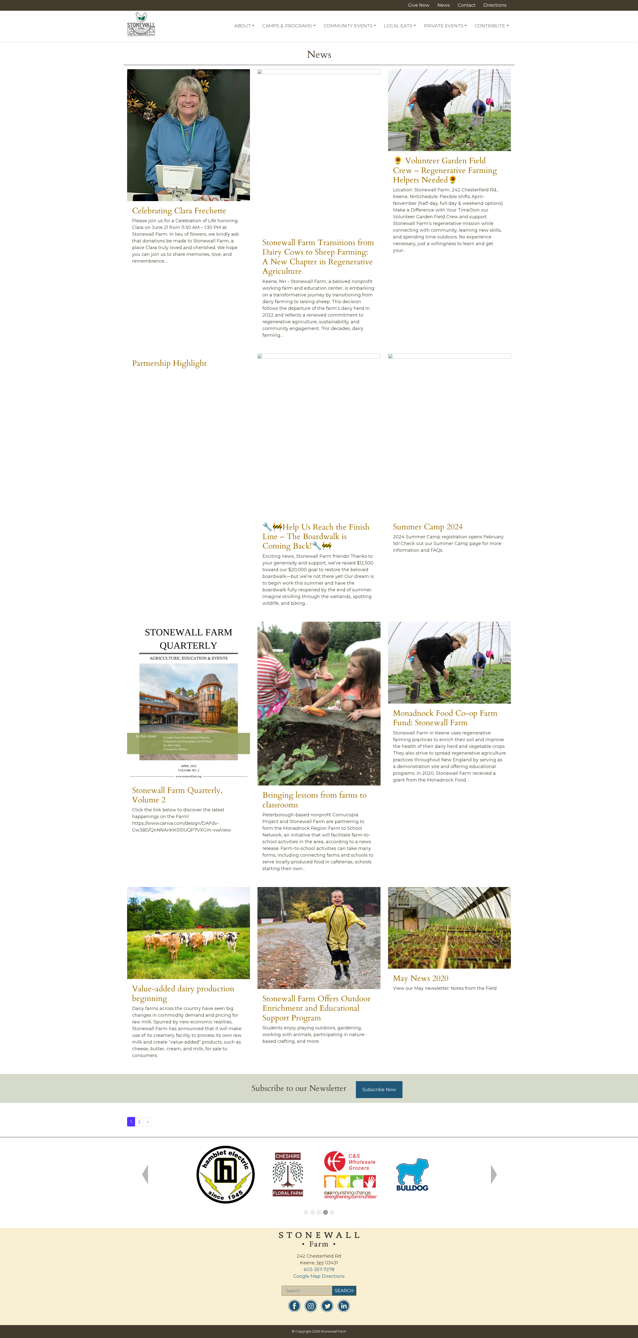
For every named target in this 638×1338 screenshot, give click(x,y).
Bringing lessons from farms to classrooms (314, 800)
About (242, 26)
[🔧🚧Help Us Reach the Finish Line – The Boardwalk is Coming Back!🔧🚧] (318, 435)
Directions (494, 5)
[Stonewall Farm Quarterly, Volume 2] (188, 701)
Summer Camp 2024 (428, 526)
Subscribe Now (379, 1089)
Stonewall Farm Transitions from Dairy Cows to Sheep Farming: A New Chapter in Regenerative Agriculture (318, 257)
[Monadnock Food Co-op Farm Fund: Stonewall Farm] (449, 663)
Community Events (348, 26)
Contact (467, 5)
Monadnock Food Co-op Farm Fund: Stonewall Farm (445, 718)
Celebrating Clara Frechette (179, 210)
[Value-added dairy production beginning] (188, 933)
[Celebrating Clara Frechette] (188, 135)
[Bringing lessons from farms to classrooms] (318, 703)
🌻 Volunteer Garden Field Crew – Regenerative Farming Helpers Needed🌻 (445, 170)
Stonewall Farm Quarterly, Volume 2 (177, 795)
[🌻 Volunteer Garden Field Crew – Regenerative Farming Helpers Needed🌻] (449, 110)
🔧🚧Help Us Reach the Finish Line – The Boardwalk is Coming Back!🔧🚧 (316, 537)
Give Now (418, 5)
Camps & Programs (287, 26)
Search (344, 1290)
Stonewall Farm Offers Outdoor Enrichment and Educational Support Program (316, 1008)
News (443, 5)
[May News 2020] (449, 928)
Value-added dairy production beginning (183, 993)
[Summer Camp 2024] (449, 435)
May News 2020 (420, 978)
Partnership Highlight (169, 363)
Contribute (490, 26)
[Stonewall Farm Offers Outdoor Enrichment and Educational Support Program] (318, 938)
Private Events (443, 26)
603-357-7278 (319, 1269)
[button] (144, 1174)
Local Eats (398, 26)
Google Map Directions (319, 1276)
